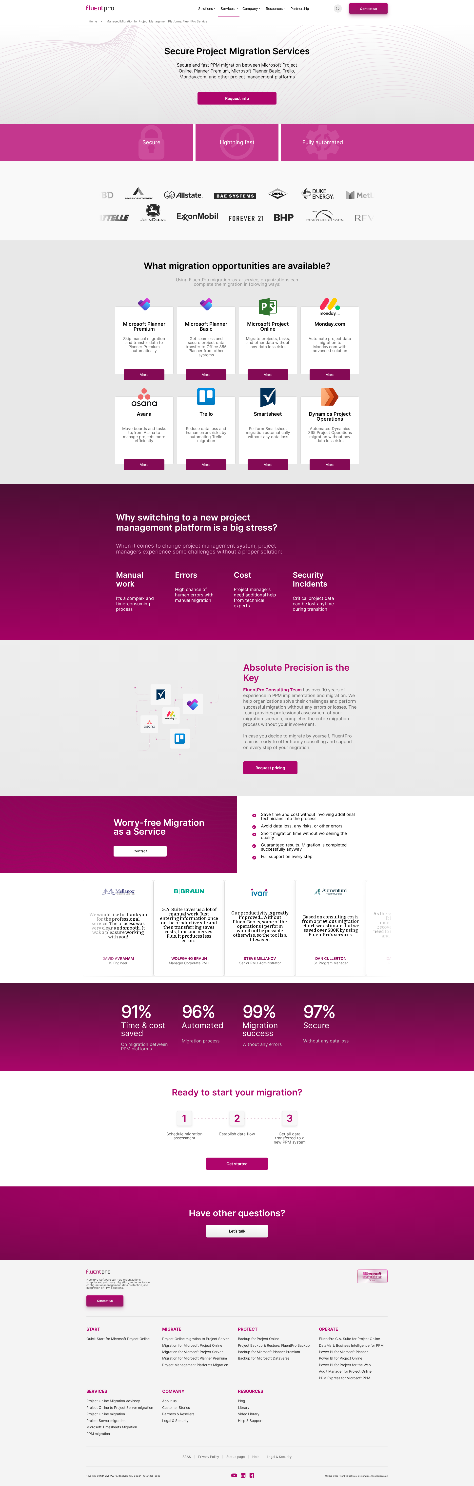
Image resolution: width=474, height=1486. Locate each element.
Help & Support (250, 1420)
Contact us (368, 9)
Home (93, 21)
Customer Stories (176, 1407)
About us (169, 1401)
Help (255, 1457)
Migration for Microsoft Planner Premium (194, 1358)
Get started (237, 1163)
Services (228, 8)
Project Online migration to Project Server (195, 1339)
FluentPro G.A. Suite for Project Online (349, 1339)
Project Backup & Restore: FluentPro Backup (274, 1345)
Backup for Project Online (258, 1339)
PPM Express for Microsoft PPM (344, 1378)
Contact (140, 851)
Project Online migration (105, 1414)
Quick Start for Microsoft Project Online (118, 1339)
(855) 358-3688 (151, 1475)
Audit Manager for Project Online (345, 1371)
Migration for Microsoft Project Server (192, 1352)
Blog (241, 1401)
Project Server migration (105, 1420)
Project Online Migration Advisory (113, 1401)
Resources (274, 8)
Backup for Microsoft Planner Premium (269, 1352)
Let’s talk (237, 1231)
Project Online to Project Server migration (119, 1407)
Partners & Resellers (178, 1414)
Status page (235, 1457)
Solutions (205, 8)
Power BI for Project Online (340, 1358)
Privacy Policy (208, 1457)
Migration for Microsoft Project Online (192, 1345)
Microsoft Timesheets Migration (111, 1427)
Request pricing (270, 767)
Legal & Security (175, 1420)
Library (243, 1407)
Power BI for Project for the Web (345, 1365)
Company (250, 8)
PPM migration (98, 1434)
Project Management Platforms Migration (195, 1365)
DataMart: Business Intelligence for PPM (351, 1345)
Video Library (248, 1414)
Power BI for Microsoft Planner (343, 1352)
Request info (237, 98)
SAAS (186, 1457)
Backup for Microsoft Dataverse (263, 1358)
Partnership (300, 8)
